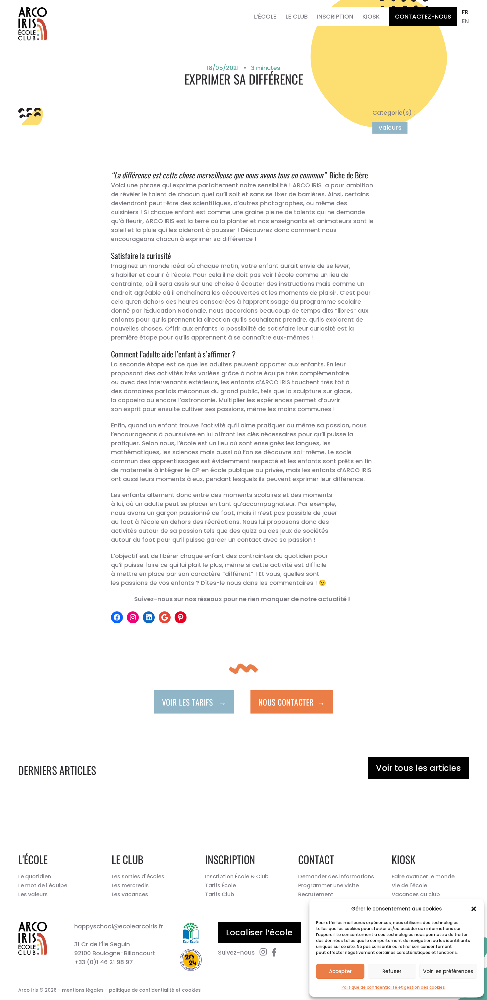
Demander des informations (336, 876)
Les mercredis (130, 885)
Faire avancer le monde (423, 876)
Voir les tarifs (194, 701)
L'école (33, 859)
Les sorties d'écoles (138, 876)
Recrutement (315, 894)
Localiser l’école (259, 932)
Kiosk (371, 16)
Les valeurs (33, 894)
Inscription (335, 16)
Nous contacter (291, 701)
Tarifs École (220, 885)
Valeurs (390, 127)
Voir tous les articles (418, 768)
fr (465, 12)
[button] (473, 909)
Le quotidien (34, 876)
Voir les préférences (448, 971)
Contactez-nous (423, 16)
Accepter (340, 971)
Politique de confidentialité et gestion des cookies (393, 987)
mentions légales (83, 990)
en (465, 21)
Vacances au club (416, 894)
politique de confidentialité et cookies (155, 990)
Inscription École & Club (237, 876)
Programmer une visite (328, 885)
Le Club (297, 16)
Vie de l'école (409, 885)
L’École (265, 16)
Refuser (392, 971)
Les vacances (130, 894)
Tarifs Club (219, 894)
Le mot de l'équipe (42, 885)
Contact (316, 859)
